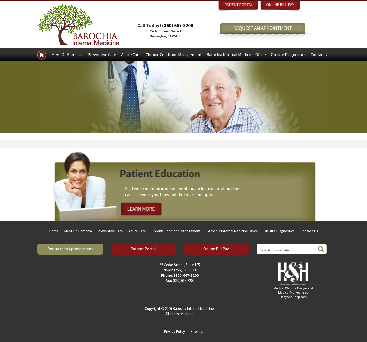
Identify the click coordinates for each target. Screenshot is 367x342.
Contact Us (320, 54)
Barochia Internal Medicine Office (236, 54)
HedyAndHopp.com (293, 297)
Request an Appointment (70, 249)
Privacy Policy (174, 331)
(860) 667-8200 (177, 25)
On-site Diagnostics (288, 54)
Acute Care (131, 54)
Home (53, 231)
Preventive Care (102, 54)
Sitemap (197, 331)
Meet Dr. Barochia (67, 54)
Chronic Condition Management (174, 54)
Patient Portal (143, 249)
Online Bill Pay (216, 249)
